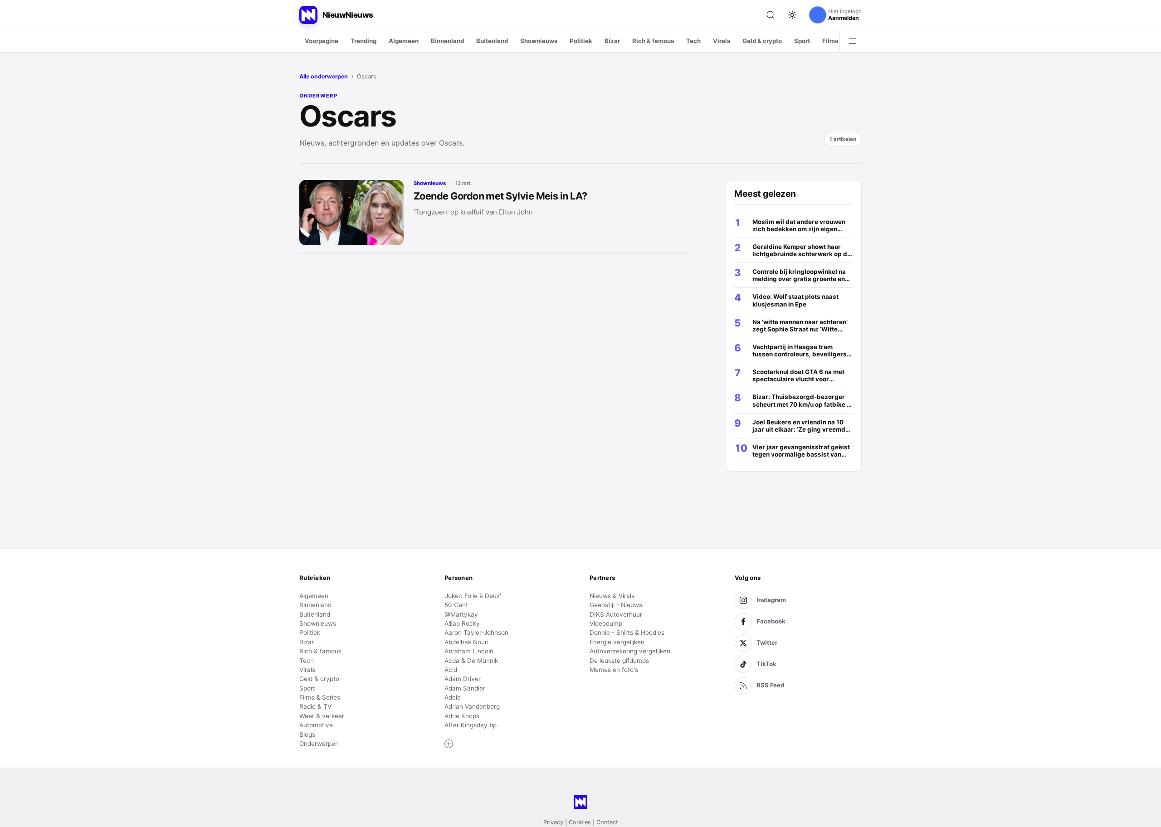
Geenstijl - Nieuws (616, 604)
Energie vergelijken (617, 642)
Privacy (553, 822)
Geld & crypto (762, 40)
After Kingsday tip (470, 725)
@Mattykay (461, 614)
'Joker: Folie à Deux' (472, 595)
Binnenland (447, 40)
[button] (449, 744)
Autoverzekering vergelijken (630, 651)
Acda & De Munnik (471, 660)
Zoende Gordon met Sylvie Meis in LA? (500, 196)
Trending (363, 40)
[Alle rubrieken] (853, 41)
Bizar (612, 40)
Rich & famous (653, 40)
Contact (607, 822)
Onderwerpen (319, 743)
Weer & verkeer (321, 716)
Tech (693, 40)
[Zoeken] (771, 15)
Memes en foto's (614, 669)
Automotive (316, 725)
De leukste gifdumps (619, 660)
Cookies (580, 822)
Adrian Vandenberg (472, 706)
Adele (452, 697)
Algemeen (404, 40)
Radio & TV (315, 706)
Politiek (581, 40)
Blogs (307, 734)
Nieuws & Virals (612, 595)
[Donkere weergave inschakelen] (792, 15)
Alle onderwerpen (323, 76)
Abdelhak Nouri (466, 642)
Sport (802, 40)
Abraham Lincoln (468, 651)
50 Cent (456, 604)
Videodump (606, 623)
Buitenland (492, 40)
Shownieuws (538, 40)
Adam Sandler (464, 688)
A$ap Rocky (462, 623)
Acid (450, 669)
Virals (721, 40)
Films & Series (319, 697)
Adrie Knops (461, 716)
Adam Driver (462, 678)
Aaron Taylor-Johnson (476, 632)
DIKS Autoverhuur (616, 614)
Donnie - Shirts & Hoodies (627, 632)
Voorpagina (321, 40)
